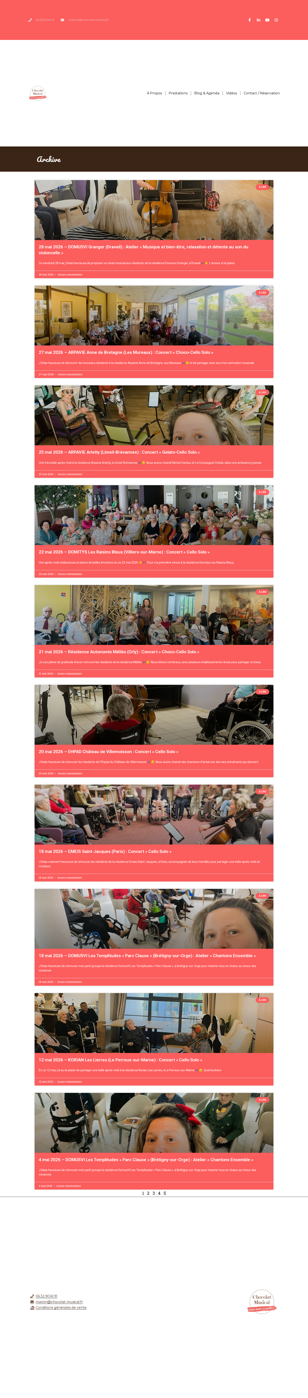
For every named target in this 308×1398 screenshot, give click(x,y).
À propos (154, 93)
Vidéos (231, 93)
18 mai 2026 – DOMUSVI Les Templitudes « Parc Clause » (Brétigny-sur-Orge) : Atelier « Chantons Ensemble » (147, 955)
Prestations (178, 93)
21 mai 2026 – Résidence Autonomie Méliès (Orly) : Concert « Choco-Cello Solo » (119, 651)
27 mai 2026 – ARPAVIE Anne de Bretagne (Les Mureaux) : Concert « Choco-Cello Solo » (126, 352)
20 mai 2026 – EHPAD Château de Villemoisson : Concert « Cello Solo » (108, 751)
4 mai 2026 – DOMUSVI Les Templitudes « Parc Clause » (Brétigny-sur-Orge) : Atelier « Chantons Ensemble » (146, 1159)
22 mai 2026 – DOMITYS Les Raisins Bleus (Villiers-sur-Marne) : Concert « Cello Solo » (124, 552)
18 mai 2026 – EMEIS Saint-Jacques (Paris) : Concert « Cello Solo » (105, 851)
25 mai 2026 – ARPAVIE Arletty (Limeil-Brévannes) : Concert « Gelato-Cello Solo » (119, 452)
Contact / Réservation (262, 93)
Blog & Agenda (206, 93)
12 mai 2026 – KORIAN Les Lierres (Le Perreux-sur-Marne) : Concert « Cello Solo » (120, 1059)
